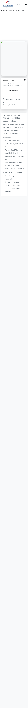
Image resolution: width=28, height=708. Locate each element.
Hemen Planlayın (14, 90)
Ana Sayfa (2, 30)
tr (15, 4)
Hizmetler (9, 30)
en (17, 4)
